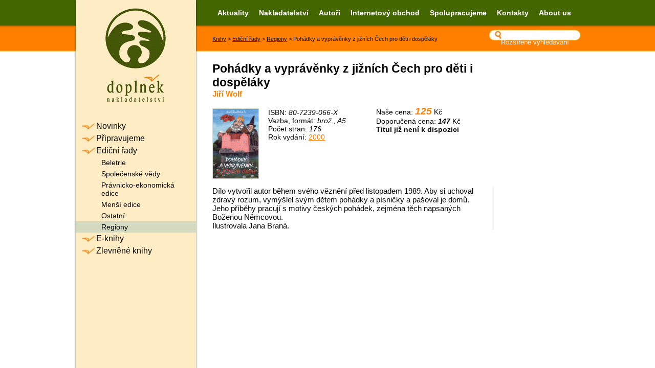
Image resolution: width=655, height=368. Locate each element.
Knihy (219, 39)
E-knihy (110, 238)
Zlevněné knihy (124, 250)
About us (555, 13)
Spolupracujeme (458, 13)
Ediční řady (246, 39)
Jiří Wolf (227, 93)
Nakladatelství (284, 13)
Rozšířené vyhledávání (535, 42)
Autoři (329, 13)
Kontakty (513, 13)
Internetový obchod (385, 13)
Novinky (111, 126)
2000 (317, 137)
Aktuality (233, 13)
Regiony (277, 39)
